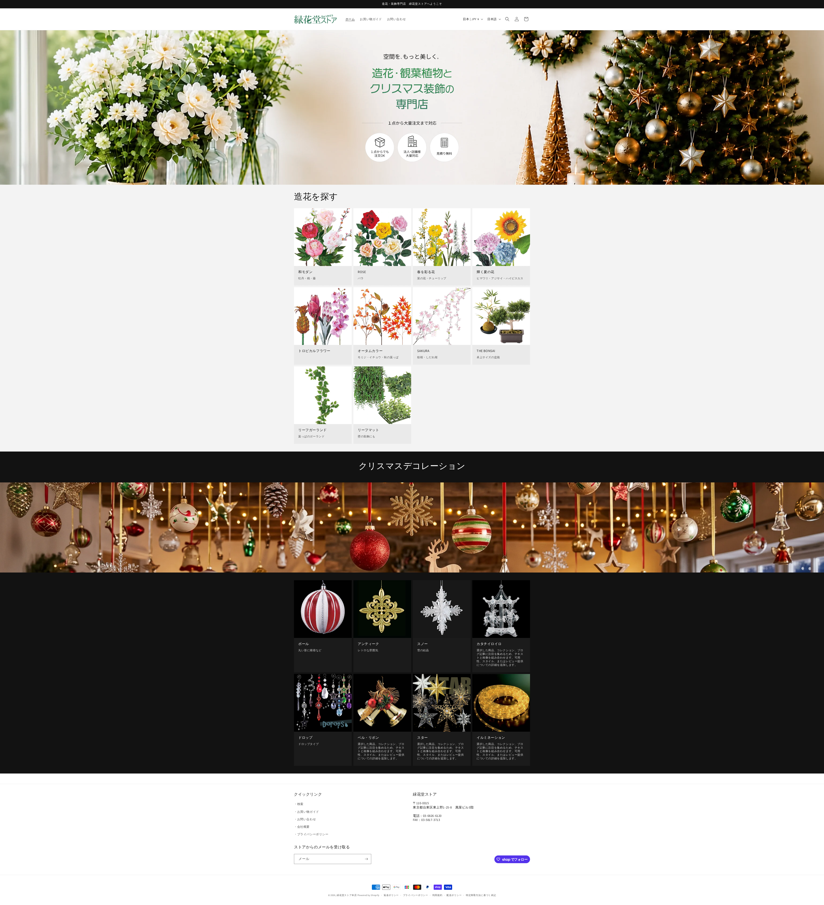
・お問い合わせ (305, 819)
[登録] (366, 859)
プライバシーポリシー (415, 895)
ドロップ (305, 737)
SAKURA (423, 351)
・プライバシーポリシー (311, 834)
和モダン (305, 272)
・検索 (298, 804)
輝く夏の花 (485, 272)
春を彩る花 (426, 272)
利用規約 (437, 895)
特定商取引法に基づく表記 (481, 895)
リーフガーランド (312, 430)
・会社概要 (302, 827)
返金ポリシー (391, 895)
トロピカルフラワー (314, 351)
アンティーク (368, 644)
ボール (303, 644)
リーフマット (368, 430)
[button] (507, 19)
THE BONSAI (486, 351)
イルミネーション (491, 737)
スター (422, 737)
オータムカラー (370, 351)
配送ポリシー (454, 895)
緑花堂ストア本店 (347, 895)
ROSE (362, 272)
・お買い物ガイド (306, 812)
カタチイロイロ (489, 644)
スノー (422, 644)
